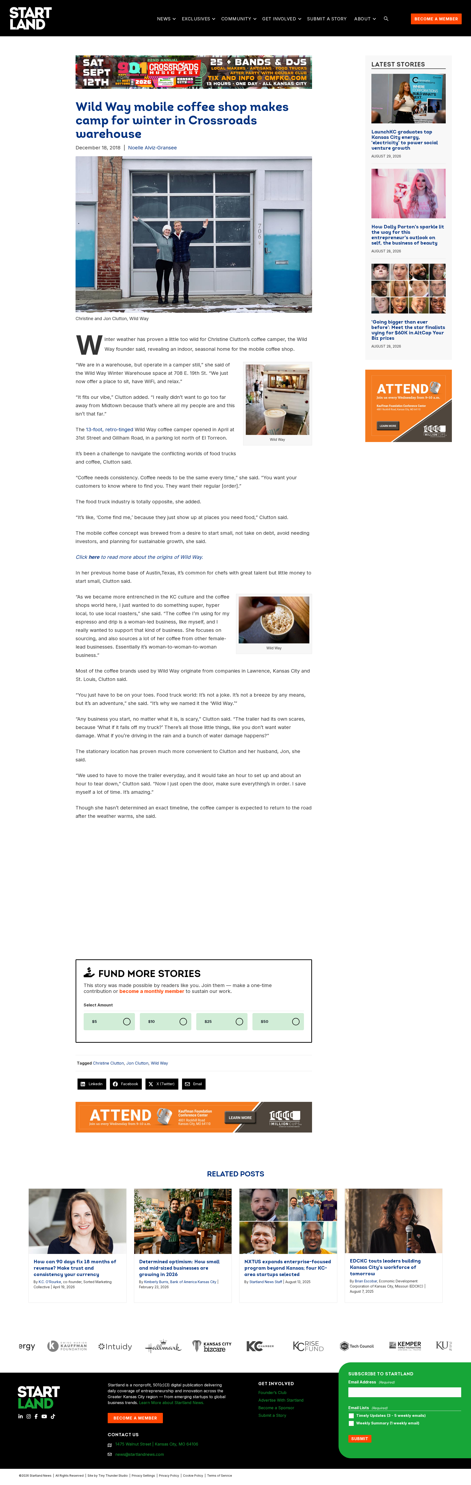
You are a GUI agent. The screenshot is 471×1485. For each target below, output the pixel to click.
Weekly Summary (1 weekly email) (387, 1423)
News (164, 18)
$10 (151, 1021)
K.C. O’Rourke (50, 1282)
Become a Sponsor (276, 1407)
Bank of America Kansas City (193, 1282)
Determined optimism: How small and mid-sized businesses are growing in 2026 (179, 1268)
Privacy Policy (169, 1475)
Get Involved (279, 18)
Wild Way (159, 1063)
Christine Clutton (108, 1063)
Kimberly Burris (156, 1282)
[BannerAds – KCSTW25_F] (253, 70)
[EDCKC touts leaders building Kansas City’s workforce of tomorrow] (394, 1221)
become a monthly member (151, 991)
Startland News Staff (265, 1282)
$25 (208, 1021)
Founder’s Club (272, 1392)
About (362, 18)
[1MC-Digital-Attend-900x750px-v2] (408, 372)
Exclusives (196, 18)
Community (236, 18)
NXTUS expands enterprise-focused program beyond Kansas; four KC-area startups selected (287, 1268)
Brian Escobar (366, 1281)
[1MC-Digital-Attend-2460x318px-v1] (194, 1116)
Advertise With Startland (280, 1400)
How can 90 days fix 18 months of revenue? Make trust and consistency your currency (75, 1268)
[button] (174, 19)
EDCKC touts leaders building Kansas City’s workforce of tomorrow (385, 1268)
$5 (94, 1021)
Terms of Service (219, 1475)
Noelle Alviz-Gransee (152, 148)
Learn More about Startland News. (171, 1402)
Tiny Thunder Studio (113, 1475)
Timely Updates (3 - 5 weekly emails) (391, 1415)
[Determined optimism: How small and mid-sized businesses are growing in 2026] (183, 1221)
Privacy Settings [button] (143, 1475)
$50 (264, 1021)
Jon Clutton (137, 1063)
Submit (359, 1438)
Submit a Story (327, 18)
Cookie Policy (193, 1475)
